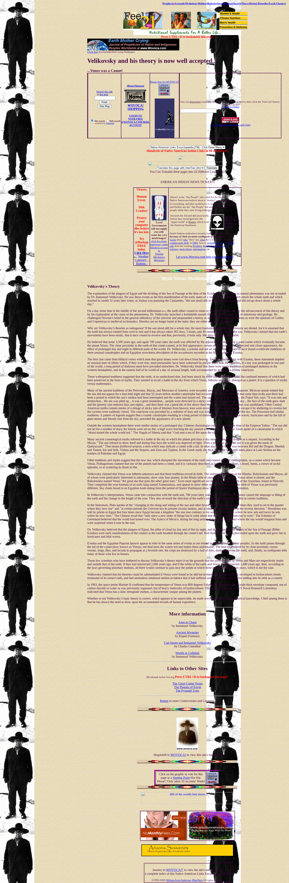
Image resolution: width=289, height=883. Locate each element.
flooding (197, 245)
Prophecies (169, 3)
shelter (230, 242)
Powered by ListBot (230, 107)
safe (172, 245)
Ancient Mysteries (187, 632)
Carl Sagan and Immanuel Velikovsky (187, 642)
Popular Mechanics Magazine (159, 257)
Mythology (191, 3)
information (199, 249)
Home (130, 85)
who (185, 239)
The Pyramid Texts (187, 690)
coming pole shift (179, 242)
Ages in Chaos (187, 622)
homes (206, 245)
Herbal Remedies (258, 3)
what (202, 239)
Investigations (225, 3)
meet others (185, 249)
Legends (180, 3)
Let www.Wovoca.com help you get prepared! (205, 256)
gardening (216, 245)
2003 (195, 242)
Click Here (141, 253)
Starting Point (181, 777)
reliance (174, 249)
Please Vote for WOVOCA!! (164, 81)
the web (104, 94)
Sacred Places (241, 3)
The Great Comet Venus (187, 683)
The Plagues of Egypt (187, 687)
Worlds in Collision (187, 653)
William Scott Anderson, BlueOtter (184, 880)
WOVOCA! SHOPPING (135, 107)
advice (219, 242)
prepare (211, 242)
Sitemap (139, 85)
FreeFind (110, 123)
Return (164, 701)
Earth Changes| (277, 3)
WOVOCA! (178, 755)
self (225, 245)
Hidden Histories (207, 3)
